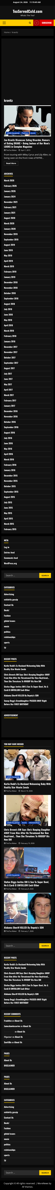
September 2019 (11, 239)
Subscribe (47, 22)
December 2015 (10, 475)
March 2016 (9, 459)
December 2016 (11, 411)
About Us (18, 1020)
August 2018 (9, 303)
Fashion (25, 133)
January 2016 (9, 470)
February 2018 (10, 336)
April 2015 (8, 518)
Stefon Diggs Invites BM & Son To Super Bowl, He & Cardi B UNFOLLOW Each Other (26, 688)
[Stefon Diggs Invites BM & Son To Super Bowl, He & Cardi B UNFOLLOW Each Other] (27, 862)
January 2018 (9, 341)
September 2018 (11, 298)
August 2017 (9, 368)
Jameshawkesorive (12, 1026)
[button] (4, 23)
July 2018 (8, 309)
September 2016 (11, 427)
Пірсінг (8, 1036)
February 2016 (10, 464)
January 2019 (9, 277)
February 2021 (10, 207)
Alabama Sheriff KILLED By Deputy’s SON (21, 695)
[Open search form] (30, 22)
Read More (12, 163)
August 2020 (9, 218)
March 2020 (9, 223)
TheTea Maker (11, 150)
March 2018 (9, 330)
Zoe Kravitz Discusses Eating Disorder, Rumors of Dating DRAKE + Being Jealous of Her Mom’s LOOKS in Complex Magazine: (27, 120)
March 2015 (9, 523)
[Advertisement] (27, 69)
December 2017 (10, 346)
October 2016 (10, 421)
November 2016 (11, 416)
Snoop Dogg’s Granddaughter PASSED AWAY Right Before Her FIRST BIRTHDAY (25, 702)
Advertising (9, 594)
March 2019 (9, 266)
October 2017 (9, 357)
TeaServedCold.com (27, 11)
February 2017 (10, 400)
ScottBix (7, 1042)
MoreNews (43, 1183)
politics (7, 631)
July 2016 (8, 438)
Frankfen (8, 1020)
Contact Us (8, 604)
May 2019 (8, 255)
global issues (9, 620)
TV (5, 647)
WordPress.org (10, 563)
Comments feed (11, 557)
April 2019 (8, 260)
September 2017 (11, 362)
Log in (6, 547)
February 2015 (10, 529)
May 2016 (8, 448)
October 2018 (10, 293)
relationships (9, 637)
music (32, 133)
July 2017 (8, 373)
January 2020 (10, 228)
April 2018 (8, 325)
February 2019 (10, 271)
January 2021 (9, 212)
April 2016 (8, 454)
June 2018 (8, 314)
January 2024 (9, 196)
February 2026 (10, 185)
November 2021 (10, 202)
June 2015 (8, 507)
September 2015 (11, 491)
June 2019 (8, 250)
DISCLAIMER (9, 1065)
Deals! (6, 610)
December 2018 (10, 282)
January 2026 (10, 191)
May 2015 (8, 513)
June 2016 (8, 443)
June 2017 (8, 378)
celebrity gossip (13, 133)
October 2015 (10, 486)
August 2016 (9, 432)
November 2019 (11, 234)
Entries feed (9, 552)
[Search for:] (21, 575)
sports (7, 642)
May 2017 (8, 384)
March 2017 (9, 395)
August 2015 (9, 497)
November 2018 (10, 287)
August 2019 (9, 244)
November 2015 (10, 480)
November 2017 (10, 352)
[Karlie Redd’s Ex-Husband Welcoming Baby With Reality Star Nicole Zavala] (27, 764)
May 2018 (8, 320)
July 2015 (8, 502)
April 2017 (8, 389)
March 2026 (9, 180)
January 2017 (9, 405)
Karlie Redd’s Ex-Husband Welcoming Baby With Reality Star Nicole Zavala (24, 667)
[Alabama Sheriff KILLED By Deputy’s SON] (27, 908)
